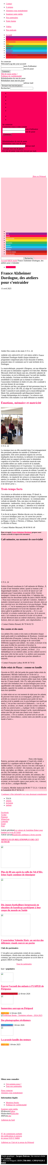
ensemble (9, 46)
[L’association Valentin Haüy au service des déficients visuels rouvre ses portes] (15, 935)
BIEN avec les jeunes (9, 994)
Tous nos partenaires (14, 1086)
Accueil (9, 35)
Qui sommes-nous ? (13, 1084)
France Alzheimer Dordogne (22, 532)
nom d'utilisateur (30, 66)
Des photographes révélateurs (16, 1020)
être (7, 44)
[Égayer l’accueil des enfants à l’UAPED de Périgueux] (7, 981)
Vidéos (8, 27)
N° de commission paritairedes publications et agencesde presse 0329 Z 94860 (11, 1136)
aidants (8, 801)
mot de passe (29, 69)
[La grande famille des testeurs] (7, 1035)
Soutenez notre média (14, 14)
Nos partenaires (12, 18)
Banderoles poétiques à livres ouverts (26, 835)
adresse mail (28, 83)
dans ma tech (11, 57)
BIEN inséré (12, 261)
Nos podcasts (11, 30)
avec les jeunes (11, 55)
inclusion (9, 803)
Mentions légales (12, 1103)
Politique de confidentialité (11, 76)
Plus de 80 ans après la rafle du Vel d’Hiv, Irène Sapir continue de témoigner (22, 873)
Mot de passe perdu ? (9, 74)
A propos (9, 7)
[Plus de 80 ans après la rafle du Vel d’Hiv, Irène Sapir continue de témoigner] (15, 867)
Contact (9, 4)
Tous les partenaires (24, 964)
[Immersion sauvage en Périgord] (7, 1003)
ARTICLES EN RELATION (13, 839)
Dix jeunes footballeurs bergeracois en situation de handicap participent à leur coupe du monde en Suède (21, 907)
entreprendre (11, 42)
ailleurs (8, 53)
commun (9, 51)
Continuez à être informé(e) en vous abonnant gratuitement (24, 794)
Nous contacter (7, 1090)
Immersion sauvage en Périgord (17, 1008)
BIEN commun (7, 1025)
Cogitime (7, 1158)
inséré (8, 39)
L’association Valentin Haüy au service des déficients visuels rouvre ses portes (22, 941)
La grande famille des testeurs (16, 1039)
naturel (8, 48)
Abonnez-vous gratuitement (16, 11)
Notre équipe (11, 21)
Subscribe (15, 1113)
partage (9, 805)
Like (9, 1116)
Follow (12, 1111)
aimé (8, 37)
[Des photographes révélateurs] (21, 1015)
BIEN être (5, 1013)
